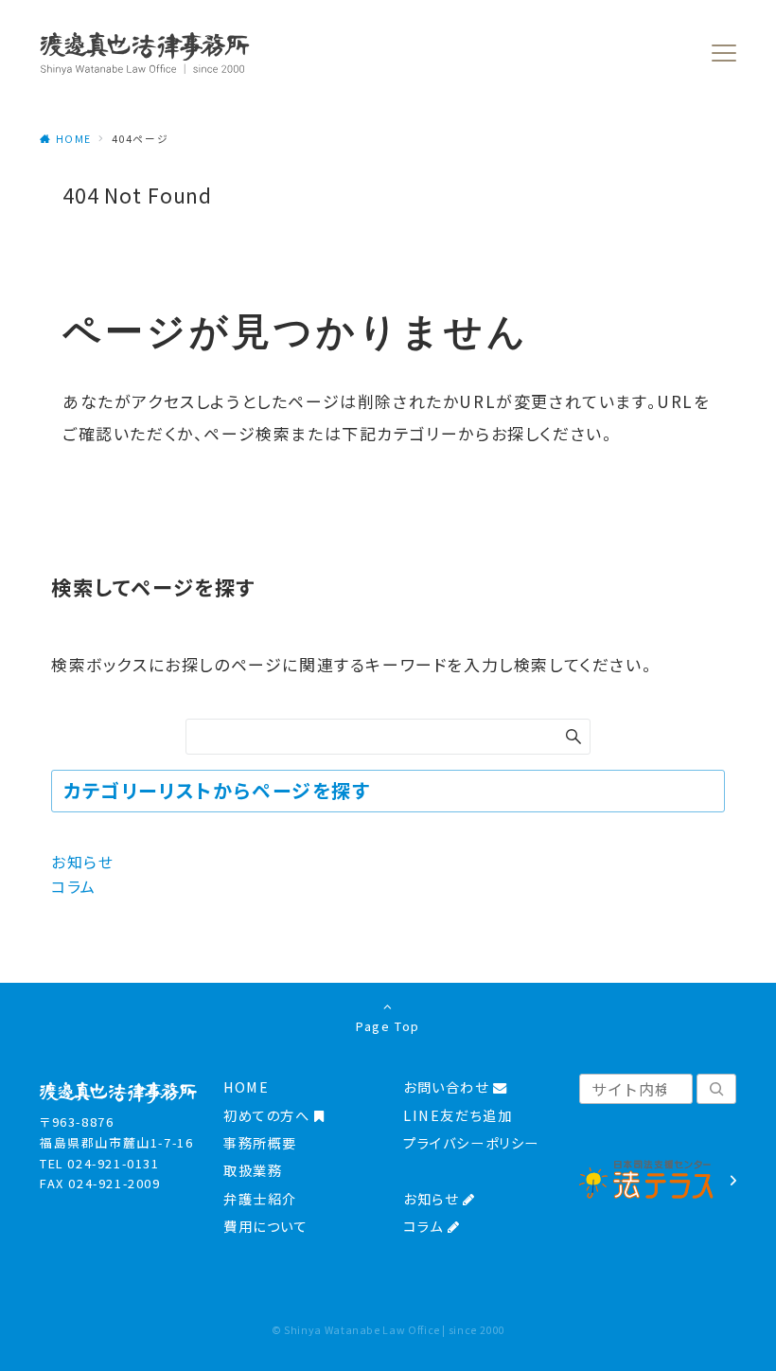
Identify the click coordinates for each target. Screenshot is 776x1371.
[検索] (716, 1089)
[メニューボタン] (724, 53)
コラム (74, 886)
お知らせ (82, 861)
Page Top (388, 1026)
